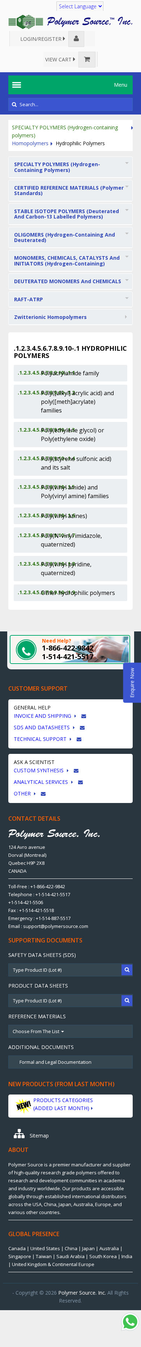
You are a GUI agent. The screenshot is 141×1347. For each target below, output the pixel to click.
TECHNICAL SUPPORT (41, 738)
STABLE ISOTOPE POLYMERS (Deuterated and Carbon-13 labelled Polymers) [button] (66, 214)
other (23, 793)
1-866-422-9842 (67, 648)
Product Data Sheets (38, 985)
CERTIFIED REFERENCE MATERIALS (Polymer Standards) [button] (69, 190)
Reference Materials (37, 1016)
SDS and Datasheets (42, 727)
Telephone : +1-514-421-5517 (39, 894)
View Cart (59, 59)
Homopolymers (30, 143)
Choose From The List (36, 1031)
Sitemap (38, 1135)
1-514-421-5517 (67, 656)
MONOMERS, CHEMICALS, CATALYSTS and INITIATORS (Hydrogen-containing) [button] (67, 260)
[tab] (70, 167)
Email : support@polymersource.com (48, 926)
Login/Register (41, 38)
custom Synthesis (39, 770)
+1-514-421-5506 (25, 902)
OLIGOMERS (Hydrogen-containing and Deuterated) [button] (64, 237)
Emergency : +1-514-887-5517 (39, 918)
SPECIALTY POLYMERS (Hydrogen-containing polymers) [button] (57, 167)
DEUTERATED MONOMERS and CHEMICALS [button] (67, 281)
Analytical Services (41, 781)
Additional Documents (41, 1047)
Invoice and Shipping (43, 715)
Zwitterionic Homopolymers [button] (50, 317)
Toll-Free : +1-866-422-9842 (36, 886)
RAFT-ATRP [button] (28, 299)
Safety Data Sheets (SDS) (42, 954)
